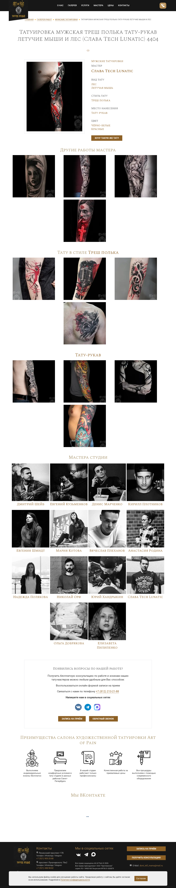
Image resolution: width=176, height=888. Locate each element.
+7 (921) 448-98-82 (44, 868)
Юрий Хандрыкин (107, 597)
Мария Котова (69, 550)
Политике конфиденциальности (75, 880)
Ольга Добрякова (69, 643)
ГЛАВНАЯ (29, 19)
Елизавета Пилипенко (107, 645)
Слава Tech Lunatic (112, 71)
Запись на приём (72, 718)
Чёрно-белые (100, 125)
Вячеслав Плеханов (107, 550)
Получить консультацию (146, 857)
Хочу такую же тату (107, 138)
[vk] (78, 707)
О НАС (60, 5)
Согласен (141, 878)
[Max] (97, 707)
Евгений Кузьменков (69, 504)
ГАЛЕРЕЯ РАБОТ (44, 19)
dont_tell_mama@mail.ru (151, 865)
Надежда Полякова (30, 597)
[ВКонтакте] (78, 855)
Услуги (85, 5)
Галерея (72, 5)
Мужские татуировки (107, 61)
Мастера (98, 5)
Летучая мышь (102, 88)
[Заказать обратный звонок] (163, 6)
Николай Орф (69, 597)
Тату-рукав (99, 113)
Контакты (123, 5)
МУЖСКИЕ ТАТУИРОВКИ (66, 19)
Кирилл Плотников (145, 504)
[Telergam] (87, 707)
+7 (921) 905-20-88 (44, 858)
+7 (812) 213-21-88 (107, 691)
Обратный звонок (103, 718)
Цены (111, 5)
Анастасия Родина (145, 550)
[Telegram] (86, 855)
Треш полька (100, 100)
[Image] (34, 176)
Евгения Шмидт (30, 550)
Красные (97, 129)
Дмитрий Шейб (30, 504)
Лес (94, 84)
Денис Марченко (107, 504)
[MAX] (93, 855)
